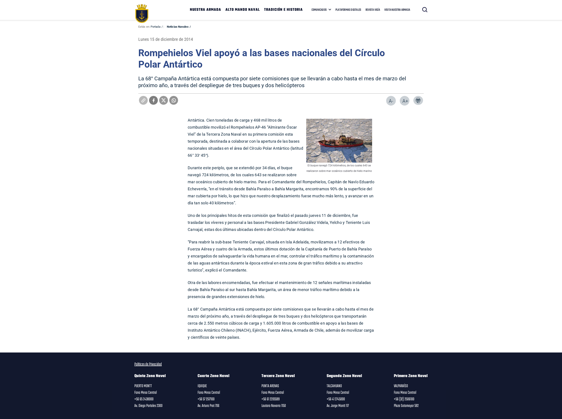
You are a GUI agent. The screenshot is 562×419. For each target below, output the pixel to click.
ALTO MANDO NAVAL (242, 10)
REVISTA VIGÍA (373, 10)
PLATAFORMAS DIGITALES (348, 10)
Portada (155, 27)
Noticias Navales (178, 27)
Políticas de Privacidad (148, 364)
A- (391, 101)
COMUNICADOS (319, 10)
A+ (405, 101)
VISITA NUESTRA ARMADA (397, 10)
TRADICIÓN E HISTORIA (283, 10)
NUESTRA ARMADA (205, 10)
